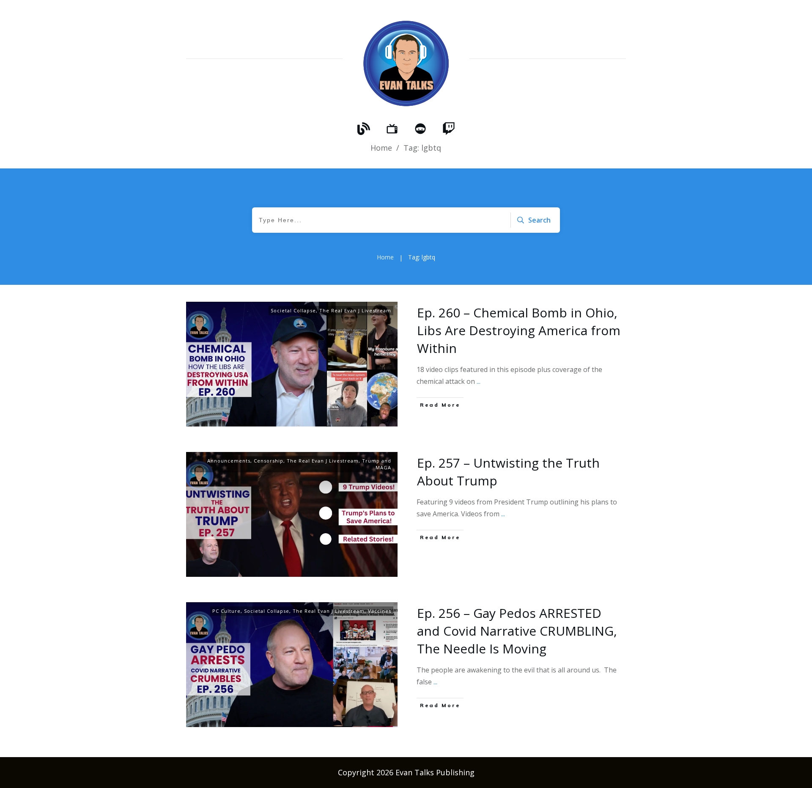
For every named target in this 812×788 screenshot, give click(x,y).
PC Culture (226, 611)
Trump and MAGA (376, 464)
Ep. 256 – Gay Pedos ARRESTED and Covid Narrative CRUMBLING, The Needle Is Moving (517, 630)
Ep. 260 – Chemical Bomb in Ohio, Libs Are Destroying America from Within (518, 330)
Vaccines (379, 611)
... (478, 381)
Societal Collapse (293, 310)
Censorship (268, 460)
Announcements (228, 460)
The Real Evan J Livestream (355, 310)
